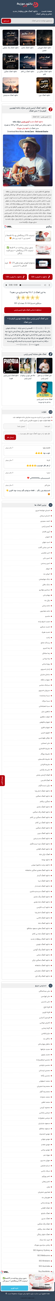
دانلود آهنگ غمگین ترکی (41, 960)
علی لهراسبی (45, 996)
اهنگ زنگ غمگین (43, 1224)
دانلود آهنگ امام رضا (42, 912)
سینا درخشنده (45, 695)
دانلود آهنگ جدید (36, 121)
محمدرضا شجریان (43, 1086)
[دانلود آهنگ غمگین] (11, 61)
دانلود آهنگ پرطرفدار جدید (40, 939)
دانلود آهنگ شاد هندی (42, 902)
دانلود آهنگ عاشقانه (42, 965)
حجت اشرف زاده (44, 621)
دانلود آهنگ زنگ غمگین (11, 48)
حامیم (47, 616)
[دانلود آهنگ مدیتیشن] (11, 85)
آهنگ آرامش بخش (43, 775)
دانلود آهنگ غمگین (10, 71)
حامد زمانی (46, 605)
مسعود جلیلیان (44, 1123)
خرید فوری (14, 1288)
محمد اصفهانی (44, 1081)
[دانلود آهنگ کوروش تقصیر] (44, 38)
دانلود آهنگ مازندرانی (42, 971)
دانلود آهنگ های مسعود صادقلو (38, 928)
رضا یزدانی (46, 658)
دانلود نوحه (46, 859)
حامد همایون (45, 611)
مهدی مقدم (45, 1144)
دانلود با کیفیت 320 (39, 277)
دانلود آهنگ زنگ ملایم (42, 896)
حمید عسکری (45, 627)
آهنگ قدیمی (45, 780)
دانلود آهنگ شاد (44, 923)
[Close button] (53, 1272)
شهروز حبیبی (45, 732)
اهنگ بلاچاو (45, 1213)
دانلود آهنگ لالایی (43, 918)
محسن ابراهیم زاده (43, 1060)
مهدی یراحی (45, 1150)
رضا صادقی (46, 653)
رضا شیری (46, 648)
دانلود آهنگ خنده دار (42, 886)
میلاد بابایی (45, 1171)
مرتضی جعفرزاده (44, 1118)
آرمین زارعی (46, 526)
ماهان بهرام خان (44, 1044)
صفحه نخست (46, 11)
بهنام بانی (46, 595)
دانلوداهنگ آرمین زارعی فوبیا (11, 377)
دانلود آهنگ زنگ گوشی (41, 949)
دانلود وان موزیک (23, 128)
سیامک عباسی (44, 685)
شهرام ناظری (45, 727)
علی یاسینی (45, 1001)
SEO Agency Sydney (41, 1250)
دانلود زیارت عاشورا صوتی (40, 865)
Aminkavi (29, 1298)
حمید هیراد (46, 632)
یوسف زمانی (45, 1203)
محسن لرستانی (44, 1070)
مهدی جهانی (45, 1139)
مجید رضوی (45, 1054)
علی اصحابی (45, 743)
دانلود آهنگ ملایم (27, 48)
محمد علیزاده (45, 1097)
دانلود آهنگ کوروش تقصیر (44, 49)
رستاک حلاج (45, 642)
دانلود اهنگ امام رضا (42, 791)
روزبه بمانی (46, 664)
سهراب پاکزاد (45, 679)
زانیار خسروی (45, 669)
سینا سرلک (46, 701)
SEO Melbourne (43, 1255)
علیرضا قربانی (45, 764)
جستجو (6, 21)
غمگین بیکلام (45, 801)
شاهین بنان (45, 711)
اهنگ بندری (45, 1218)
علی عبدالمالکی (44, 991)
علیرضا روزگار (45, 754)
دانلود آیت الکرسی (43, 907)
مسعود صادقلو (44, 1128)
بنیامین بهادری (44, 590)
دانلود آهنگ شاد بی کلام (41, 934)
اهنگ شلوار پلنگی (43, 1234)
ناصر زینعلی (46, 1181)
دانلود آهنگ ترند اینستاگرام (40, 844)
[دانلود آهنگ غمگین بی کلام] (44, 61)
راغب (48, 637)
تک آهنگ (36, 117)
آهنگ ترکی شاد (44, 854)
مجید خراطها (45, 1049)
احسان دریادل (45, 516)
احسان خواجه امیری (42, 510)
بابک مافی (46, 584)
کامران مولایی (45, 1023)
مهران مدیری (45, 1160)
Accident (32, 1298)
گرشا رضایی (46, 1028)
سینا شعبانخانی (44, 706)
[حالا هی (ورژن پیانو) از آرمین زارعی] (28, 365)
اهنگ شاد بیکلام (44, 1229)
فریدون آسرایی (44, 1017)
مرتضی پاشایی (44, 1112)
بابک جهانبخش (44, 579)
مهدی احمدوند (44, 1134)
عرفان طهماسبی (44, 738)
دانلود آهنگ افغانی (43, 849)
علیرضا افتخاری (44, 748)
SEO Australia (44, 1266)
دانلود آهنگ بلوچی (43, 944)
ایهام (48, 568)
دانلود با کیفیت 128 (14, 277)
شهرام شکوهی (45, 722)
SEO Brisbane (44, 1261)
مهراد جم (46, 1155)
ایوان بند (46, 574)
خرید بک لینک (45, 1240)
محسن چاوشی (44, 1065)
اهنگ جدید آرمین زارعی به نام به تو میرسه (44, 400)
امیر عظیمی (45, 553)
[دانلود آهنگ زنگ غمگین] (11, 38)
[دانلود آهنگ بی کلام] (28, 61)
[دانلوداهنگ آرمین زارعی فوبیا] (11, 365)
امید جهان (46, 542)
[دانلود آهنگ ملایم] (28, 38)
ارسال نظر (10, 437)
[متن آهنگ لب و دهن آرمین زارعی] (44, 365)
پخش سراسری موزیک (42, 1245)
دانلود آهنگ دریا (44, 881)
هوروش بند (46, 1197)
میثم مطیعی (45, 1165)
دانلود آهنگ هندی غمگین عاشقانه (37, 870)
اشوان (47, 537)
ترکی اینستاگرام (44, 785)
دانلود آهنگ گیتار (43, 875)
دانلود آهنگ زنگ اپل (42, 976)
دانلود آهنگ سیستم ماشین (40, 891)
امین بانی (46, 558)
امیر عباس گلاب (44, 547)
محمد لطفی (45, 1102)
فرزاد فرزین (46, 1012)
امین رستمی (45, 563)
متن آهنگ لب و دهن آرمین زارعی (44, 377)
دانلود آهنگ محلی (43, 955)
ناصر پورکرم (46, 1176)
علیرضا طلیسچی (44, 759)
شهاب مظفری (45, 716)
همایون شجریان (44, 1192)
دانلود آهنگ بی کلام (27, 71)
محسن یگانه (45, 1075)
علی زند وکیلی (45, 769)
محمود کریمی (45, 1107)
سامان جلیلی (45, 674)
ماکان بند (46, 1038)
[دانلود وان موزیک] (27, 4)
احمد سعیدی (45, 521)
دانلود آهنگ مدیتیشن (10, 95)
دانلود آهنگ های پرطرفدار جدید (25, 11)
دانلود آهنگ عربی (44, 95)
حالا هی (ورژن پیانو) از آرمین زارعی (27, 377)
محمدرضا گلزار (45, 1091)
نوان (48, 1187)
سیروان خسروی (44, 690)
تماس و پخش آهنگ (44, 14)
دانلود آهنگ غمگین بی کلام (44, 73)
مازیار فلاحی (45, 1033)
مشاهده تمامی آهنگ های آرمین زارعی (27, 310)
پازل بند (47, 600)
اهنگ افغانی (45, 1208)
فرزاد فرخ (47, 1007)
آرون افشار (46, 531)
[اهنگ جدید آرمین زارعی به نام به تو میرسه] (44, 389)
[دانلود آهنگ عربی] (44, 85)
